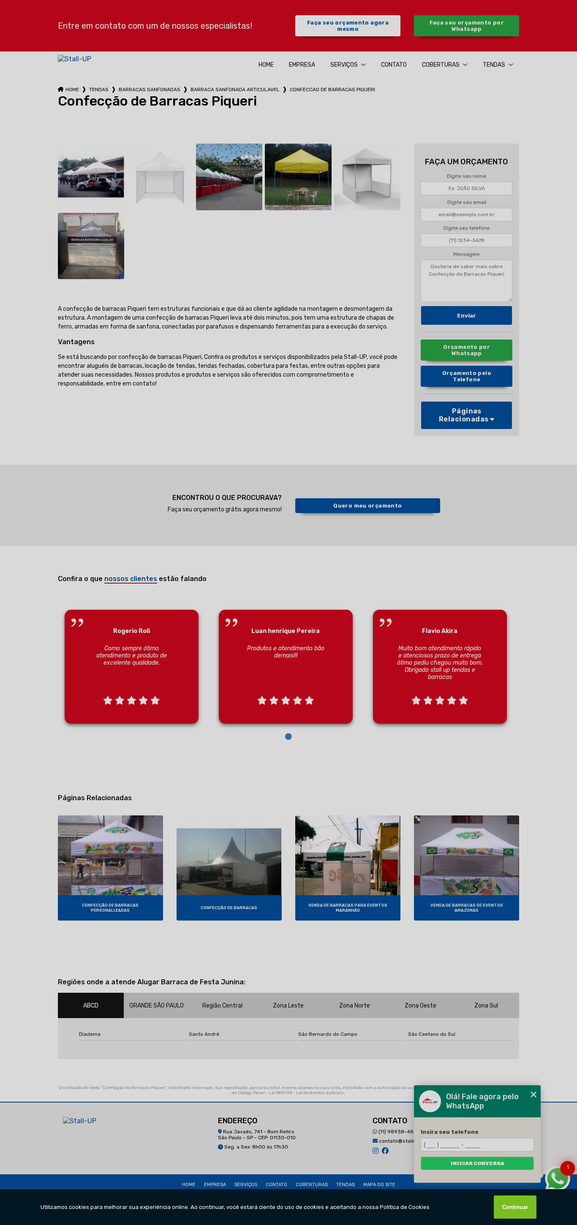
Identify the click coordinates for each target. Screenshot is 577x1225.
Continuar (515, 1207)
